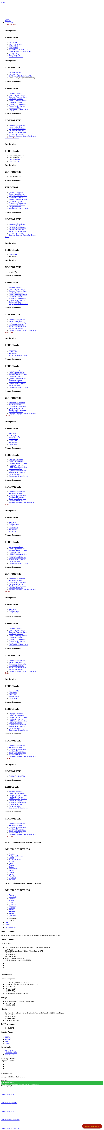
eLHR (3, 2)
